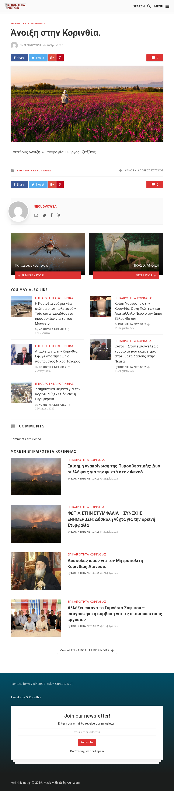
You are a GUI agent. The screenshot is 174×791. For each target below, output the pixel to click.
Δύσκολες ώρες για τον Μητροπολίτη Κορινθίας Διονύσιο (105, 563)
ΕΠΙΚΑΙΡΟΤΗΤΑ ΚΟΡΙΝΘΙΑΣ (28, 23)
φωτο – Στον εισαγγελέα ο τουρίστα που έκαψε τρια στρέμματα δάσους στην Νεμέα (137, 353)
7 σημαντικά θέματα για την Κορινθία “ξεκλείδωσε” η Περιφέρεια (57, 394)
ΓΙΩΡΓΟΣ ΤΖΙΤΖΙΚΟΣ (151, 170)
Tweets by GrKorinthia (26, 697)
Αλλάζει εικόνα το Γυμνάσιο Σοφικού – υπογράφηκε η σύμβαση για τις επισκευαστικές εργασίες (114, 613)
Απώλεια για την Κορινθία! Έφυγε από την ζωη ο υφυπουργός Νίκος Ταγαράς (57, 356)
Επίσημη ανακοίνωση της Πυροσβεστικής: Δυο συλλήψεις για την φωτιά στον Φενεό (113, 468)
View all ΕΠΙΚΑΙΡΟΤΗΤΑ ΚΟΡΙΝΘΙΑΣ (84, 650)
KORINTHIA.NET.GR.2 (52, 329)
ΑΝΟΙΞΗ (131, 170)
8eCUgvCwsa (32, 45)
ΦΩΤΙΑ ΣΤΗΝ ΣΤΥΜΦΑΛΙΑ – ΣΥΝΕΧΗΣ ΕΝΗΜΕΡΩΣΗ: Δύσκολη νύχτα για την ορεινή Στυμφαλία (111, 519)
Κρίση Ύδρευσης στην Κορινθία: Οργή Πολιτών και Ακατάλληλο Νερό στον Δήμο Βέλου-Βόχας (138, 311)
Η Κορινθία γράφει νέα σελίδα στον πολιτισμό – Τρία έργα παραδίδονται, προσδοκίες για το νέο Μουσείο (55, 313)
